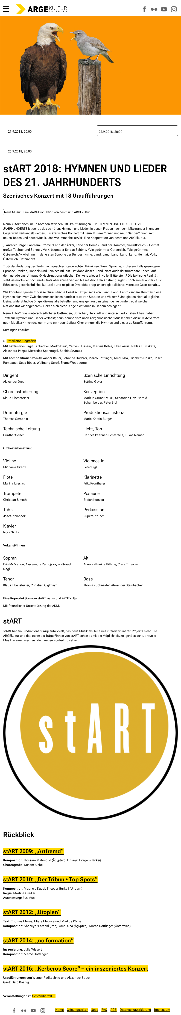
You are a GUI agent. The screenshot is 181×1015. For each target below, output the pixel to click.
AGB (113, 1009)
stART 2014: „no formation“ (38, 940)
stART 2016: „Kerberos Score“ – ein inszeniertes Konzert (75, 968)
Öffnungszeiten (77, 1009)
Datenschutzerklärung (135, 1009)
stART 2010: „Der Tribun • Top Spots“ (50, 879)
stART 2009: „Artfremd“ (33, 851)
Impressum (162, 1009)
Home (59, 1009)
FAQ (104, 1009)
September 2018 (44, 996)
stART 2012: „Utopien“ (32, 912)
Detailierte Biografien (21, 341)
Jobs (94, 1009)
